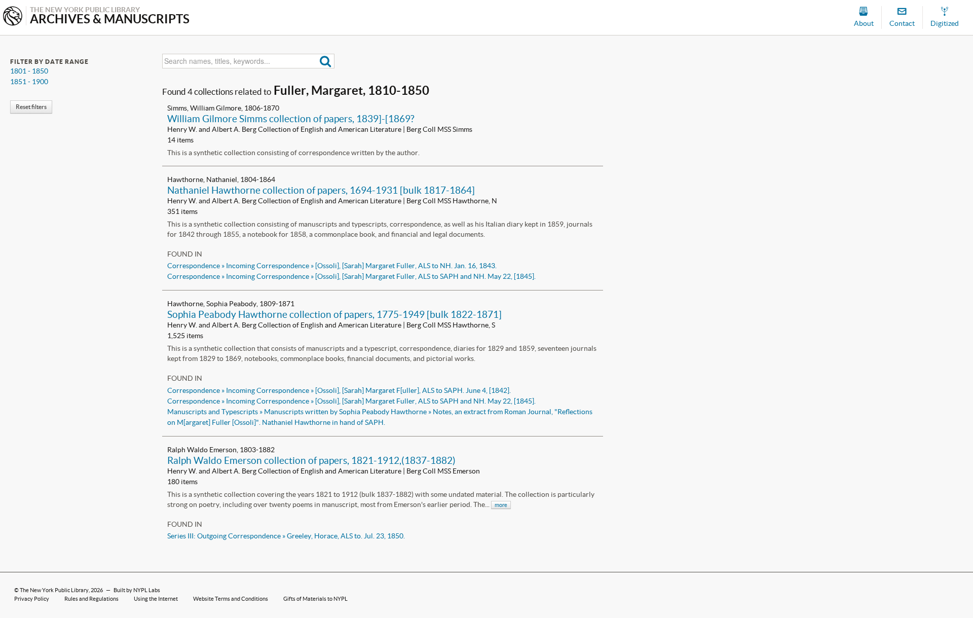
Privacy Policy (31, 599)
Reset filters (31, 106)
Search (325, 61)
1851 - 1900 (29, 82)
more (501, 505)
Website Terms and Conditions (230, 599)
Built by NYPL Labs (137, 590)
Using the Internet (156, 599)
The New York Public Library (54, 590)
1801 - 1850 (29, 71)
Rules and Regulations (91, 599)
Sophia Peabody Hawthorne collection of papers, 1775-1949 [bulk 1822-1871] (334, 314)
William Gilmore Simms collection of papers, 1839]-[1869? (291, 118)
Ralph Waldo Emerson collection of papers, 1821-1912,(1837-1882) (311, 460)
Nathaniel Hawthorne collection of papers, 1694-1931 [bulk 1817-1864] (321, 190)
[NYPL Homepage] (12, 17)
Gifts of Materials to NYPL (315, 599)
